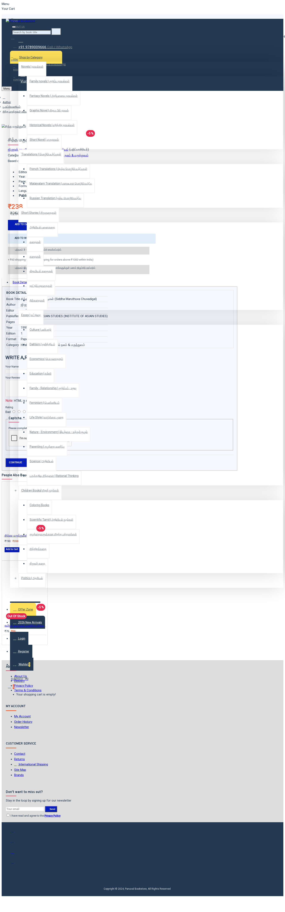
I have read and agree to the (35, 815)
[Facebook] (15, 832)
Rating (9, 407)
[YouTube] (15, 864)
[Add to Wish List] (7, 555)
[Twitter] (15, 843)
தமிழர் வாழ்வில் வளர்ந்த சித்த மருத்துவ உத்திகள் (25, 625)
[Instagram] (15, 853)
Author (7, 102)
